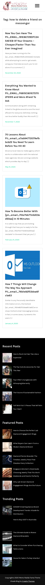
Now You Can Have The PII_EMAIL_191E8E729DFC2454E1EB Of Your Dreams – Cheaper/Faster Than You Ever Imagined (22, 41)
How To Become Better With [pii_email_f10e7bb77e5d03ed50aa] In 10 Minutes (22, 215)
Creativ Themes (28, 581)
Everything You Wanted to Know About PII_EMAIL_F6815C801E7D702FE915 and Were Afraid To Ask (22, 93)
